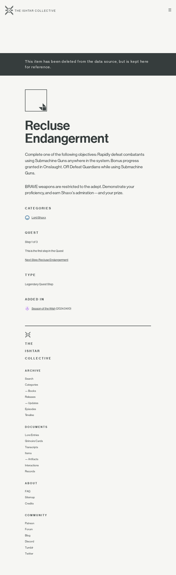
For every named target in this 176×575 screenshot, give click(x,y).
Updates (33, 403)
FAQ (27, 491)
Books (32, 391)
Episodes (30, 409)
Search (29, 378)
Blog (27, 535)
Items (28, 453)
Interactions (32, 465)
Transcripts (31, 447)
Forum (29, 529)
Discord (29, 541)
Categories (31, 384)
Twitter (29, 553)
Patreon (29, 523)
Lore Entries (32, 435)
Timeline (29, 415)
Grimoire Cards (34, 441)
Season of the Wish (43, 308)
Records (30, 471)
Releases (30, 397)
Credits (29, 503)
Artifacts (33, 459)
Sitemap (30, 497)
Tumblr (29, 547)
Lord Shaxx (39, 217)
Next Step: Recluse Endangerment (46, 260)
